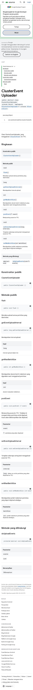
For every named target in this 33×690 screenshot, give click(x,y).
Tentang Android (6, 676)
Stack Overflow (5, 667)
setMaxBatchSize (9, 243)
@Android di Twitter (7, 627)
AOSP (3, 62)
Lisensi (29, 676)
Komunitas (16, 676)
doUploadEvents (18, 261)
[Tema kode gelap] (30, 283)
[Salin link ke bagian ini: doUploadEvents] (17, 534)
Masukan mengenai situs (15, 679)
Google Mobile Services (8, 664)
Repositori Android (6, 602)
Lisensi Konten (21, 586)
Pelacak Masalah (6, 670)
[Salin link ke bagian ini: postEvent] (12, 399)
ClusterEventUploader (11, 155)
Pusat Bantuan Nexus (7, 658)
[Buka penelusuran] (21, 2)
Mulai (17, 33)
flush (5, 172)
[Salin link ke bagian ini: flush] (7, 301)
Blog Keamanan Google (8, 636)
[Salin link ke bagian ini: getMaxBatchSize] (18, 360)
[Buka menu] (3, 2)
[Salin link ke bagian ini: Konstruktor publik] (23, 272)
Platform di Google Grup (8, 639)
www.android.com (6, 661)
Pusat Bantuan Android (8, 652)
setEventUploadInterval (11, 227)
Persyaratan (4, 605)
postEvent (6, 214)
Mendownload (5, 608)
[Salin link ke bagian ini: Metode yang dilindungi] (28, 528)
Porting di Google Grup (8, 644)
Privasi (4, 679)
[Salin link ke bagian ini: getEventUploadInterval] (23, 323)
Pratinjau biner (5, 610)
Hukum (23, 676)
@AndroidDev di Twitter (8, 630)
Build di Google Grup (7, 642)
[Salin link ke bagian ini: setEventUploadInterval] (23, 441)
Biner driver (4, 616)
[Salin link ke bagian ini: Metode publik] (18, 295)
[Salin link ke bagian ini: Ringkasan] (14, 144)
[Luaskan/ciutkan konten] (14, 66)
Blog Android (5, 633)
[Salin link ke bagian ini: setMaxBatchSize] (18, 483)
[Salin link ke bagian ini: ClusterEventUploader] (22, 278)
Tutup (16, 27)
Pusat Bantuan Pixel (7, 655)
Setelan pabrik (5, 613)
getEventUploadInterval (11, 187)
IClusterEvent (15, 137)
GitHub (3, 619)
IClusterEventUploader (9, 106)
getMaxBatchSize (9, 200)
